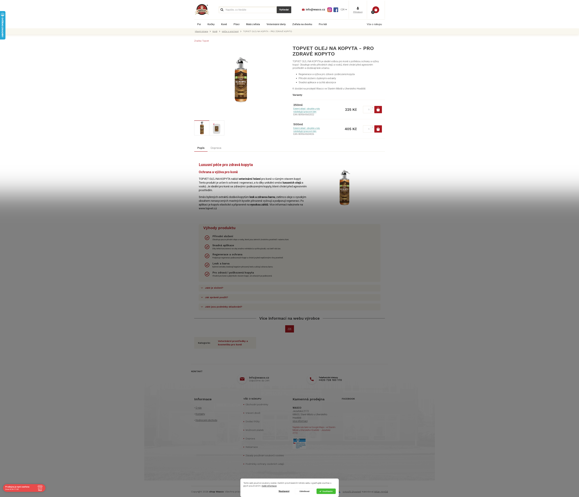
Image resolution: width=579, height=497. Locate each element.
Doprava (250, 438)
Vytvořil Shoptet (352, 491)
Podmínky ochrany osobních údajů (265, 463)
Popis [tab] (201, 147)
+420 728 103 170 (330, 380)
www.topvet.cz (208, 208)
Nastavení (284, 491)
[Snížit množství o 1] (372, 111)
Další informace (269, 486)
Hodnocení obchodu (206, 420)
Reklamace (252, 447)
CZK (343, 9)
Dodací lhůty (253, 421)
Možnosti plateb (255, 430)
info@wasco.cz (259, 377)
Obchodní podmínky (257, 404)
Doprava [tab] (216, 147)
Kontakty (200, 414)
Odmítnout (304, 491)
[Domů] (202, 31)
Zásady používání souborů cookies (265, 455)
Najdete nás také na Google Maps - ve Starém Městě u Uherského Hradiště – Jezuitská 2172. (314, 430)
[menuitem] (199, 24)
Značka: (201, 41)
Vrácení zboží (253, 412)
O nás (199, 407)
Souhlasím (327, 491)
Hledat (284, 9)
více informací (300, 421)
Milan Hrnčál (381, 491)
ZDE (290, 329)
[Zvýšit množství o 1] (372, 108)
